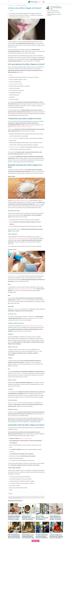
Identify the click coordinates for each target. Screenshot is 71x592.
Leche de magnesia (13, 138)
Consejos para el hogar (27, 515)
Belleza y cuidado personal (13, 515)
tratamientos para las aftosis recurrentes (22, 126)
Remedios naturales (11, 5)
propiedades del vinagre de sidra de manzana (32, 325)
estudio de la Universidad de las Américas (23, 288)
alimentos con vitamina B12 (25, 438)
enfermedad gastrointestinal (15, 83)
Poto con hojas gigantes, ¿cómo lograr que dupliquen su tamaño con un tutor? (42, 518)
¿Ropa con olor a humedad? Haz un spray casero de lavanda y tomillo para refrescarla (28, 518)
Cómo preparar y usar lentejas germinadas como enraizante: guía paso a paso (28, 536)
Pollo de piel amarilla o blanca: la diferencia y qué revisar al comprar (14, 536)
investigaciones (16, 309)
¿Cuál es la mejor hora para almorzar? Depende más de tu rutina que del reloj (56, 536)
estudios (23, 299)
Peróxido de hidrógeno (14, 147)
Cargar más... (35, 540)
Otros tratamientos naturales (21, 5)
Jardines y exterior (40, 515)
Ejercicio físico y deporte (41, 533)
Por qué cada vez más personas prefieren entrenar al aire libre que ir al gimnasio (42, 536)
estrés (10, 75)
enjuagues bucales (14, 276)
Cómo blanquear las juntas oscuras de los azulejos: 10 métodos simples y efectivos (55, 518)
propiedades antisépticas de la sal (22, 200)
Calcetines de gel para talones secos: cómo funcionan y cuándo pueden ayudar (14, 518)
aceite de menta (14, 402)
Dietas (51, 533)
